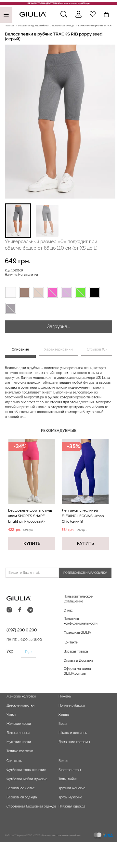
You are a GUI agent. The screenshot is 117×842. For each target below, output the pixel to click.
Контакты (71, 642)
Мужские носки (18, 742)
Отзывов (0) (97, 349)
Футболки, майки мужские (26, 779)
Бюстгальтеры (69, 770)
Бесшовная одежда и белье (33, 25)
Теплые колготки (19, 751)
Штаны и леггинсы (72, 733)
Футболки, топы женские (26, 770)
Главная (9, 25)
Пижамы (65, 696)
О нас (68, 610)
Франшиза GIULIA (77, 632)
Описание (20, 349)
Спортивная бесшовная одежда (31, 806)
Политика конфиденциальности (81, 621)
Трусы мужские (70, 797)
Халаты (64, 714)
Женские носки (18, 723)
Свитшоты (14, 761)
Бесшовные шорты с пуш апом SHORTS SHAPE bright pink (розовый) (30, 516)
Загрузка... (58, 326)
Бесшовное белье (20, 788)
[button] (18, 220)
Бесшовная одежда (63, 25)
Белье (63, 761)
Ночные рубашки (71, 705)
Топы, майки (67, 779)
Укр (9, 651)
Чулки (11, 714)
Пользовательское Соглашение (78, 599)
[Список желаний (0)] (93, 14)
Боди (62, 723)
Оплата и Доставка (78, 660)
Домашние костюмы (74, 742)
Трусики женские (71, 788)
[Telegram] (30, 610)
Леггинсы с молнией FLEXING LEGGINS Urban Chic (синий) (83, 516)
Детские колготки (20, 705)
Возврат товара (76, 651)
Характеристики (58, 349)
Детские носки (18, 733)
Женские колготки (21, 696)
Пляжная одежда (71, 806)
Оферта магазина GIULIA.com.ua (77, 671)
